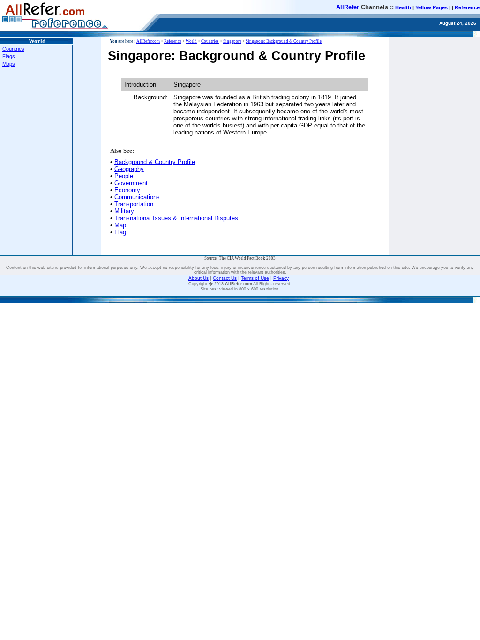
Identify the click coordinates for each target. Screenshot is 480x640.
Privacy (281, 278)
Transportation (133, 204)
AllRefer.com (148, 41)
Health (403, 7)
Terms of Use (255, 278)
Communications (137, 197)
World (191, 41)
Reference (467, 7)
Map (120, 225)
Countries (13, 49)
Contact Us (225, 278)
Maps (8, 64)
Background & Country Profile (154, 161)
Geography (129, 168)
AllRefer (347, 7)
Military (124, 211)
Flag (120, 232)
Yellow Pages (431, 7)
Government (131, 182)
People (123, 175)
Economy (127, 189)
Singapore (232, 41)
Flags (8, 56)
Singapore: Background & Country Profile (284, 41)
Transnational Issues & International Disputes (176, 218)
